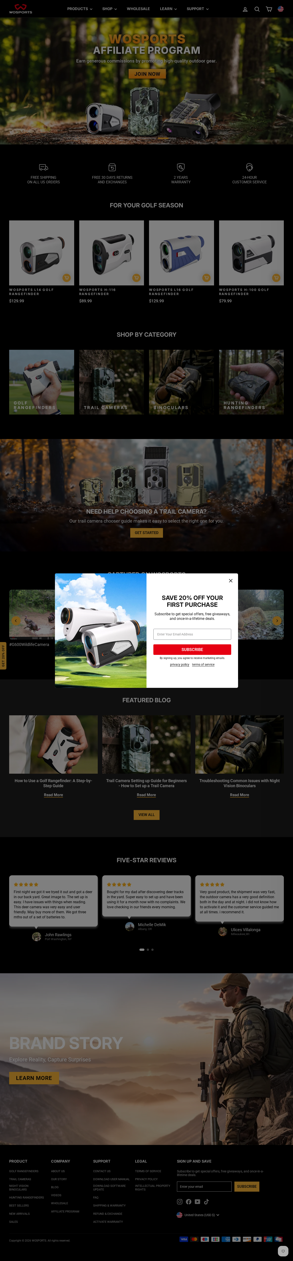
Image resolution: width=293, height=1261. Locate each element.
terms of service (203, 664)
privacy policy (179, 664)
